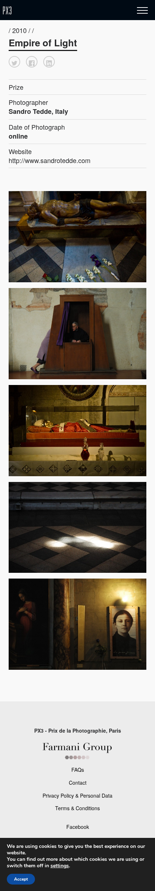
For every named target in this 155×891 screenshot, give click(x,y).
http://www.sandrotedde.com (49, 160)
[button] (14, 62)
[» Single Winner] (50, 10)
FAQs (77, 769)
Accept (21, 879)
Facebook (77, 826)
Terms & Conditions (77, 808)
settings (59, 866)
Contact (78, 782)
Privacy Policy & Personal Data (77, 795)
